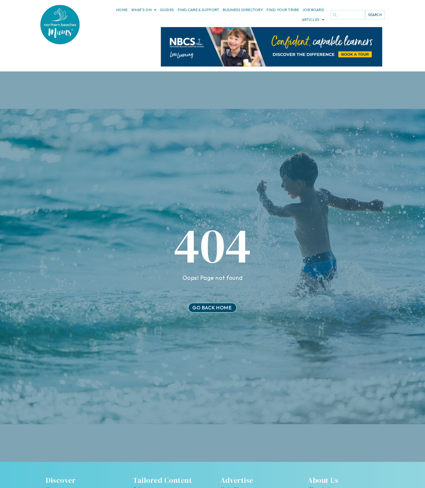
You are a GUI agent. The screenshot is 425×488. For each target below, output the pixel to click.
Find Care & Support (198, 9)
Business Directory (243, 9)
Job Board (313, 9)
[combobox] (348, 14)
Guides (167, 9)
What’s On (141, 9)
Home (122, 9)
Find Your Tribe (282, 9)
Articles (310, 19)
